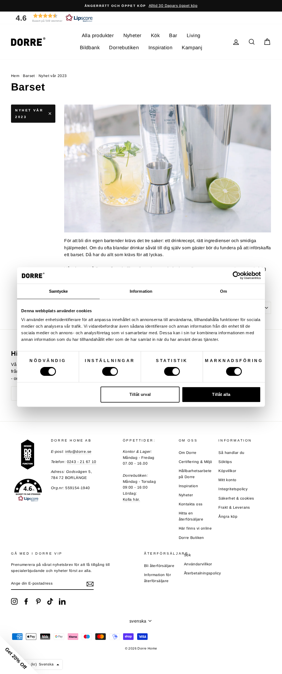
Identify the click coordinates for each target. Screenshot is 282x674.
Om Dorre (188, 453)
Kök (155, 35)
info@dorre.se (78, 452)
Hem (15, 76)
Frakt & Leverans (234, 507)
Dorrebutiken (124, 47)
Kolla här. (131, 499)
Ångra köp (227, 516)
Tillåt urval (140, 394)
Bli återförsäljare (159, 566)
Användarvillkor (198, 564)
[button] (52, 18)
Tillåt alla (221, 394)
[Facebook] (26, 601)
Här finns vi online (195, 528)
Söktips (225, 462)
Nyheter (132, 35)
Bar (173, 35)
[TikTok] (50, 601)
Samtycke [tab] (58, 291)
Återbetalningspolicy (202, 573)
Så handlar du (231, 453)
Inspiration (160, 47)
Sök (187, 555)
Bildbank (90, 47)
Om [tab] (223, 291)
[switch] (110, 371)
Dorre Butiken (191, 538)
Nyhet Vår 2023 (29, 113)
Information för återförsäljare (157, 578)
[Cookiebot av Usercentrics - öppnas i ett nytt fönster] (237, 275)
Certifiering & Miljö (195, 462)
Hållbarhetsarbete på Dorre (195, 474)
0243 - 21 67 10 (81, 462)
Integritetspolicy (233, 489)
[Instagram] (14, 601)
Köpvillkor (227, 471)
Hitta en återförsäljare (191, 516)
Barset (29, 76)
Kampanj (192, 47)
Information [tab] (141, 291)
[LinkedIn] (62, 601)
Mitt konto (227, 480)
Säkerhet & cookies (236, 498)
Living (193, 35)
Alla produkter (98, 35)
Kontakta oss (191, 504)
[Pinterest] (38, 601)
